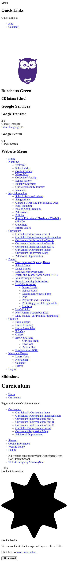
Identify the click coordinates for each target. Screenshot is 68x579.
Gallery (19, 334)
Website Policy (16, 446)
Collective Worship (25, 177)
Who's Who (21, 174)
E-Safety (20, 331)
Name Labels (29, 287)
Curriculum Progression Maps (31, 252)
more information (26, 552)
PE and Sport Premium (28, 208)
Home (11, 158)
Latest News (22, 356)
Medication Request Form (36, 293)
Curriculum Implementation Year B (34, 243)
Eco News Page (24, 337)
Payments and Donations (36, 299)
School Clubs (22, 265)
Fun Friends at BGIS (26, 350)
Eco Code (27, 343)
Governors (21, 224)
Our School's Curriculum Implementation (38, 237)
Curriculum (14, 230)
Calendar (13, 26)
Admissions (21, 212)
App (10, 23)
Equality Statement (25, 183)
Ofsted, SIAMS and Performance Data (36, 202)
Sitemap (12, 440)
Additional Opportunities (29, 256)
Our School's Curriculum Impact (33, 249)
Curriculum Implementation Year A (34, 240)
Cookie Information (19, 443)
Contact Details (23, 171)
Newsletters (21, 359)
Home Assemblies (25, 328)
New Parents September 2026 (31, 312)
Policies (19, 215)
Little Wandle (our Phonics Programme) (37, 315)
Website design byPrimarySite (25, 462)
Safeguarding (22, 199)
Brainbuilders (22, 321)
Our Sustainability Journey (30, 186)
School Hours (29, 290)
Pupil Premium (23, 205)
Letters (19, 365)
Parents (12, 259)
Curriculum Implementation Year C (34, 246)
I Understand (9, 558)
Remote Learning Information (31, 281)
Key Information (17, 193)
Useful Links (22, 309)
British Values (23, 227)
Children (13, 318)
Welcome (20, 164)
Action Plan (28, 347)
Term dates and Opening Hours (32, 262)
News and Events (18, 353)
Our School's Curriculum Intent (32, 234)
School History (23, 180)
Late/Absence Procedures (29, 271)
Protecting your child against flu (39, 303)
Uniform (27, 306)
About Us (13, 161)
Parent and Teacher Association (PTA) (36, 274)
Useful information (25, 284)
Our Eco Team (30, 340)
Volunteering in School (28, 278)
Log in (12, 369)
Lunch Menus (23, 268)
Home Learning (24, 325)
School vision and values (29, 196)
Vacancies (20, 190)
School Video (22, 168)
